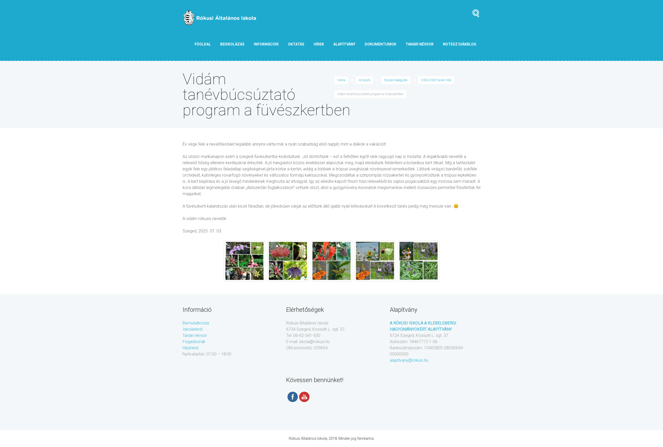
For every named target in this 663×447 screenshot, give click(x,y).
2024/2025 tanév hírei (436, 80)
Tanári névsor (195, 335)
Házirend (190, 347)
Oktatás (296, 44)
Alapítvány (344, 44)
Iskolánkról (193, 329)
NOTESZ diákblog (459, 44)
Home (341, 80)
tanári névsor (420, 44)
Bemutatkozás (196, 323)
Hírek (319, 44)
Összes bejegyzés (396, 80)
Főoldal (202, 44)
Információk (266, 44)
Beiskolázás (232, 44)
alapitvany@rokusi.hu (409, 360)
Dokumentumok (380, 44)
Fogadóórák (194, 341)
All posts (365, 80)
